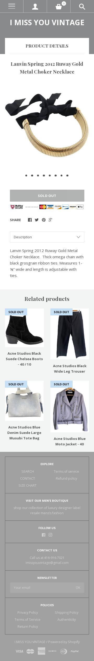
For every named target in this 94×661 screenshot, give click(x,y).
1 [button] (26, 176)
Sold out (47, 195)
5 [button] (50, 176)
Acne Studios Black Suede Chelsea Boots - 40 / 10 (24, 359)
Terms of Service (27, 619)
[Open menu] (11, 6)
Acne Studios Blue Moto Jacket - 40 (70, 441)
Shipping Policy (66, 612)
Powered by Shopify (64, 642)
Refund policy (66, 478)
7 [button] (62, 176)
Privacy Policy (27, 612)
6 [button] (56, 176)
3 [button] (38, 176)
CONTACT (27, 478)
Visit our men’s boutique (47, 501)
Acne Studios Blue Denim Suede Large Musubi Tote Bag (24, 432)
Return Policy (27, 626)
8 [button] (67, 176)
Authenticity (66, 619)
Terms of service (66, 471)
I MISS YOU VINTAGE (47, 22)
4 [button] (44, 176)
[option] (46, 125)
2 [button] (32, 176)
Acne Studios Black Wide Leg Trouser (69, 368)
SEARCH (27, 471)
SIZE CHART (28, 485)
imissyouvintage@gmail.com (47, 562)
